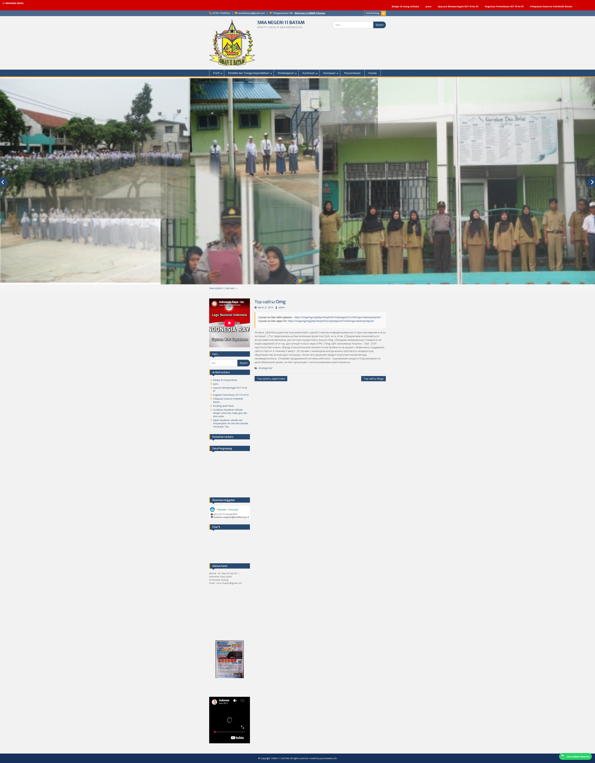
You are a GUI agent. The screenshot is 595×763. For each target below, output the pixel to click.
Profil (216, 73)
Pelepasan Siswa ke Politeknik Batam (471, 6)
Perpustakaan (352, 73)
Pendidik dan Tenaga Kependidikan (248, 73)
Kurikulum (308, 73)
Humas (372, 73)
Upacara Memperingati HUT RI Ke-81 (377, 6)
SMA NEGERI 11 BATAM (281, 22)
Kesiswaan (329, 73)
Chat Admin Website (578, 756)
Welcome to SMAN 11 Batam (310, 13)
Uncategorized (265, 368)
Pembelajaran (286, 73)
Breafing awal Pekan (223, 405)
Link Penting (372, 13)
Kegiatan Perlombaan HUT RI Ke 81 (424, 6)
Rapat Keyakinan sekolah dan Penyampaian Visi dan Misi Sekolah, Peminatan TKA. (231, 423)
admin (281, 307)
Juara (348, 6)
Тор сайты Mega (373, 378)
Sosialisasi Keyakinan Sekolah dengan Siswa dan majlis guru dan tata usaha (230, 413)
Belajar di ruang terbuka (325, 6)
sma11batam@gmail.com (251, 13)
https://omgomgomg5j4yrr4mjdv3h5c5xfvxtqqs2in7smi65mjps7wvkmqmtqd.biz (337, 317)
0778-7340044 (221, 13)
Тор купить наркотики (271, 378)
